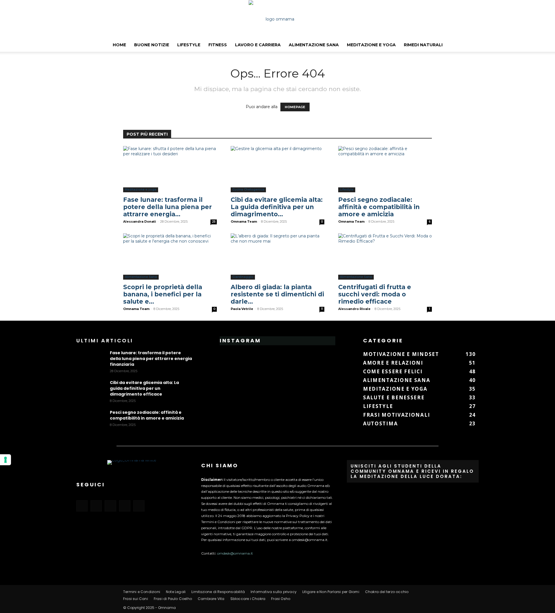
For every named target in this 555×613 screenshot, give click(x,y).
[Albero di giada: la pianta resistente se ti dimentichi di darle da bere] (277, 256)
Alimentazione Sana (314, 44)
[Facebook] (82, 506)
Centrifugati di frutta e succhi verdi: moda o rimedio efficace (374, 294)
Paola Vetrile (242, 309)
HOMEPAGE (295, 107)
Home (119, 44)
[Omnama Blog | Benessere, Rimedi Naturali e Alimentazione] (277, 19)
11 (322, 309)
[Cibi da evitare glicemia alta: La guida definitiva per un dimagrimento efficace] (277, 169)
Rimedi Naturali (423, 44)
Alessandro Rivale (354, 309)
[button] (548, 45)
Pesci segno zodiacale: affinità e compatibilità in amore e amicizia (379, 207)
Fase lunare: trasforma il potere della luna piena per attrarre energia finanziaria (151, 358)
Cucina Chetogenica (248, 189)
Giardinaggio (242, 277)
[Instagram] (96, 506)
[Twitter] (124, 506)
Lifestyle (188, 44)
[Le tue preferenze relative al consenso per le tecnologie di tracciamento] (5, 459)
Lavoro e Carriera (258, 44)
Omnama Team (244, 221)
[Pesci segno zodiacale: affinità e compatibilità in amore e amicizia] (385, 169)
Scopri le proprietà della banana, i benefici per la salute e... (162, 294)
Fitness (217, 44)
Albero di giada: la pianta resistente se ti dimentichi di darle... (277, 294)
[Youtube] (139, 506)
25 (214, 222)
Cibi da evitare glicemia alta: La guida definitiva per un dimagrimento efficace (144, 388)
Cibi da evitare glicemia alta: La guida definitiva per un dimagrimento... (277, 207)
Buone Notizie (151, 44)
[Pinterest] (110, 506)
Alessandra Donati (139, 221)
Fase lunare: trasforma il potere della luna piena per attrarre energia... (167, 207)
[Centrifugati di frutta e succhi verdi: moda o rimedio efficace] (385, 256)
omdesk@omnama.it (235, 553)
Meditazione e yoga (371, 44)
